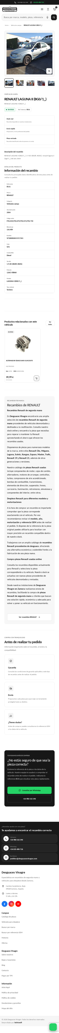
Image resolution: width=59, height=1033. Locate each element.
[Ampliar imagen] (49, 71)
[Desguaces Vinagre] (10, 9)
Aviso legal (6, 987)
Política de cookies (9, 998)
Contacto (5, 970)
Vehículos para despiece (11, 922)
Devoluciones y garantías (11, 1003)
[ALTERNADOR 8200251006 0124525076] (22, 343)
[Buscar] (54, 17)
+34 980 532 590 (29, 799)
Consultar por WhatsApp (31, 790)
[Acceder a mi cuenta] (48, 9)
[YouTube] (18, 904)
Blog (3, 965)
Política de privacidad (10, 992)
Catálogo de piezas (9, 917)
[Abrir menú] (42, 9)
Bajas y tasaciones (9, 960)
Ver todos (50, 323)
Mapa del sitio (7, 1008)
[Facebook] (4, 904)
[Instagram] (11, 904)
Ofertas (4, 943)
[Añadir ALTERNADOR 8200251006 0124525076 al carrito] (36, 378)
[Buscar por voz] (47, 17)
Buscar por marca (8, 927)
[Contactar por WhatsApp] (53, 1027)
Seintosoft (18, 1023)
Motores (5, 938)
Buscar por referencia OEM (12, 932)
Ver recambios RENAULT (28, 617)
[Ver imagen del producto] (9, 83)
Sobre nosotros (7, 954)
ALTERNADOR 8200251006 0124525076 (19, 361)
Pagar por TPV (7, 976)
